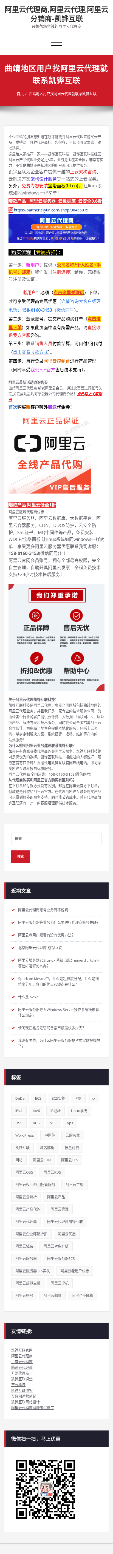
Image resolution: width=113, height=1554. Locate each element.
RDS (36, 1122)
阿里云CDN (42, 1159)
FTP (78, 1098)
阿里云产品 (56, 1196)
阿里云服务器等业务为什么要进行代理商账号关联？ (59, 922)
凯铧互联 (22, 1147)
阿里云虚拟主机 (27, 1283)
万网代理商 (20, 1373)
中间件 (49, 1135)
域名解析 (47, 1147)
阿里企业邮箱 (82, 1295)
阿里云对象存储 (56, 1246)
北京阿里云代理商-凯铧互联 (40, 947)
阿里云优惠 (67, 1233)
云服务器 (73, 1135)
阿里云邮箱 (52, 1295)
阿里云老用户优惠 (75, 1270)
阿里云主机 (74, 1184)
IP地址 (55, 1110)
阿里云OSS (24, 1172)
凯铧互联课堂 (22, 1379)
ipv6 (36, 1110)
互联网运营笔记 (23, 1396)
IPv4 (18, 1110)
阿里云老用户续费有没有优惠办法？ (46, 935)
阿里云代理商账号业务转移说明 (43, 909)
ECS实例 (58, 1098)
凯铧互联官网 (22, 1350)
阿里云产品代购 (27, 1209)
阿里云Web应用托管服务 (35, 1184)
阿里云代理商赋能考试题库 (32, 1407)
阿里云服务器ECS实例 (32, 1270)
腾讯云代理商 (22, 1367)
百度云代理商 (22, 1361)
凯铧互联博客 (22, 1390)
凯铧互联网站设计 (25, 1402)
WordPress (24, 1135)
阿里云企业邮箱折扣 (31, 1233)
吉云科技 (18, 1384)
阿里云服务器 (26, 1258)
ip (93, 1098)
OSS (18, 1122)
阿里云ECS (69, 1159)
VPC (53, 1122)
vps (70, 1122)
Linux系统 (79, 1110)
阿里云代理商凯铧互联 (65, 1221)
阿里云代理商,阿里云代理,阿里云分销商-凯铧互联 (56, 14)
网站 (18, 1159)
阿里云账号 (24, 1295)
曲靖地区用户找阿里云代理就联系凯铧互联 (63, 93)
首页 (20, 93)
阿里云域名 (24, 1246)
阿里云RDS (52, 1172)
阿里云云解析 (26, 1196)
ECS (38, 1098)
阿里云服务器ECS (61, 1258)
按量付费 (72, 1147)
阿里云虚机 (60, 1283)
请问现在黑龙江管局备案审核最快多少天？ (52, 1027)
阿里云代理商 (26, 1221)
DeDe (20, 1098)
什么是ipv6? (28, 996)
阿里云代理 (60, 1209)
